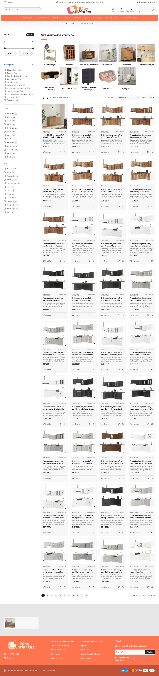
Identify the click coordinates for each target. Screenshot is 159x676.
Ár (4, 42)
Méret (6, 108)
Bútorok (73, 23)
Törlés (31, 34)
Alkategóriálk (9, 64)
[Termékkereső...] (38, 9)
